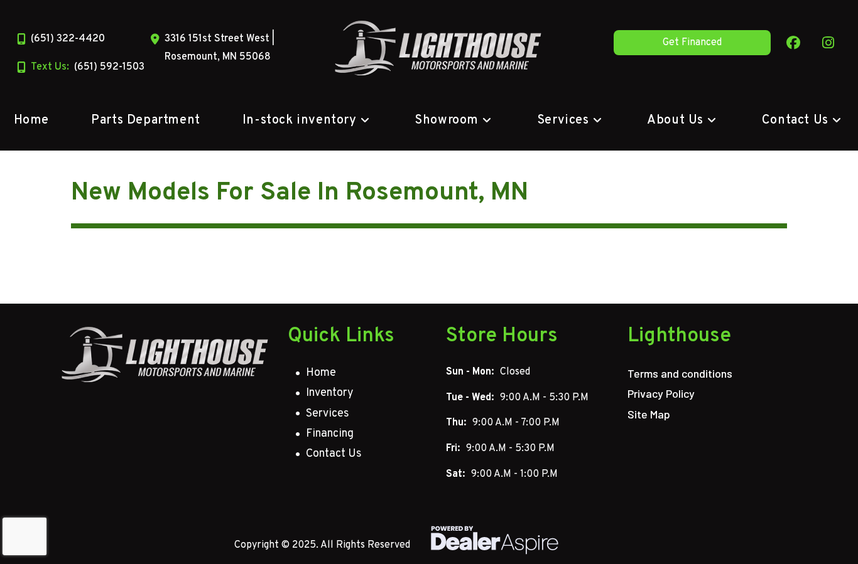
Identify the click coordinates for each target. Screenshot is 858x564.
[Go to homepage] (165, 354)
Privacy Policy (661, 393)
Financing (330, 434)
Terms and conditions (679, 373)
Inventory (330, 393)
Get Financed (692, 42)
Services (327, 414)
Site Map (648, 414)
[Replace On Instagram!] (828, 42)
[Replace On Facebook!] (793, 42)
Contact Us (334, 454)
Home (321, 373)
